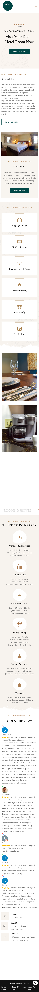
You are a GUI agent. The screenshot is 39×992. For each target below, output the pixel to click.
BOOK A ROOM (19, 190)
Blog (24, 987)
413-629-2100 (17, 917)
